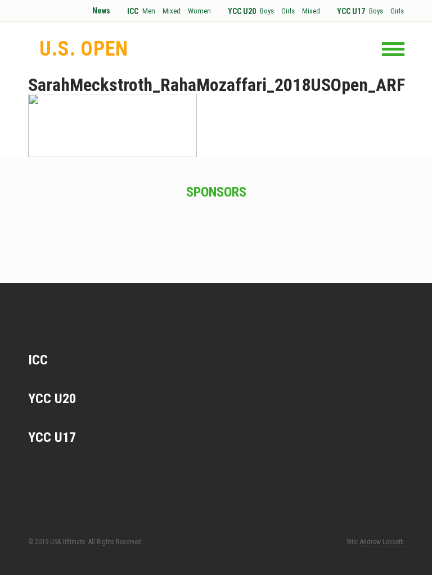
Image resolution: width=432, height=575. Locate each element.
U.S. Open (83, 49)
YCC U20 (242, 11)
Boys (267, 11)
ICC (132, 11)
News (101, 11)
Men (148, 11)
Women (199, 11)
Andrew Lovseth (382, 542)
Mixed (172, 11)
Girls (288, 11)
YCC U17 (351, 11)
